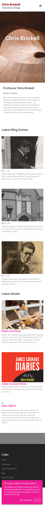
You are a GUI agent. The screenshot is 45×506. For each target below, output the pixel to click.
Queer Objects (9, 405)
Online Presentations (9, 469)
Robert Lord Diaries (11, 331)
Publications (6, 464)
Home (4, 460)
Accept (37, 500)
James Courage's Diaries (14, 384)
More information (26, 500)
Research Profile (8, 478)
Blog (3, 473)
